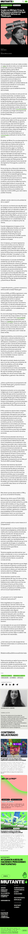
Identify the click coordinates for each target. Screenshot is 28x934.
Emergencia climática (19, 675)
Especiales (17, 899)
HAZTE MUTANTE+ (19, 898)
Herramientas (5, 799)
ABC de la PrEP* (8, 778)
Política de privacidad (4, 913)
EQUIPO (16, 892)
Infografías (10, 801)
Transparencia (19, 890)
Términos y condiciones (5, 916)
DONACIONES (18, 894)
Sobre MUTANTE (19, 888)
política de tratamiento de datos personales (9, 932)
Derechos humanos (6, 5)
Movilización (16, 5)
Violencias (10, 756)
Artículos (4, 7)
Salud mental (5, 893)
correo (16, 907)
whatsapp (17, 905)
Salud (3, 801)
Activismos (13, 677)
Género (4, 756)
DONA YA (5, 876)
